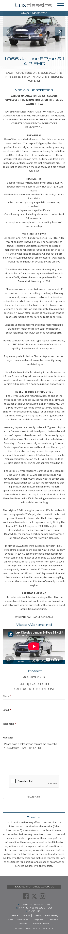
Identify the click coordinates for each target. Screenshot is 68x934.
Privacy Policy (40, 923)
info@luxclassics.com (34, 904)
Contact (53, 919)
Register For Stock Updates (34, 886)
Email (7, 709)
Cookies (22, 923)
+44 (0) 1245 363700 (34, 907)
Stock (37, 915)
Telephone (9, 723)
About (26, 915)
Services (23, 919)
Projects (38, 919)
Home (14, 915)
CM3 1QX (34, 911)
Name (7, 696)
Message (8, 737)
